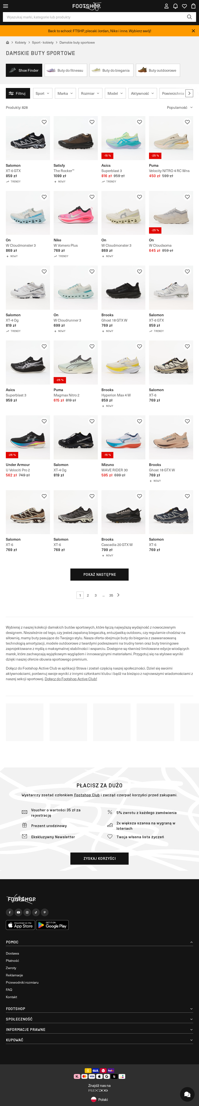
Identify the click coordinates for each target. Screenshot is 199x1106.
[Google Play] (52, 925)
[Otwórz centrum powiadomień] (175, 6)
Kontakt (11, 997)
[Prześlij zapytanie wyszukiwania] (189, 17)
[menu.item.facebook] (10, 912)
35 (111, 595)
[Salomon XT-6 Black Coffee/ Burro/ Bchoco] (28, 512)
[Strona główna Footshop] (86, 6)
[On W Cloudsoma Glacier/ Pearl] (171, 213)
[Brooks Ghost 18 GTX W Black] (123, 288)
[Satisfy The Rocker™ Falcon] (76, 138)
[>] (189, 93)
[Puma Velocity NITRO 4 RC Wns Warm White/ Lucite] (171, 138)
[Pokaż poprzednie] (119, 595)
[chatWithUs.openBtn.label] (187, 1094)
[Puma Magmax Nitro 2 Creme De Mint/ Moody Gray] (76, 362)
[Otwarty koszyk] (193, 6)
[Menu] (5, 6)
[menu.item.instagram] (27, 912)
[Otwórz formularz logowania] (166, 6)
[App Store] (20, 925)
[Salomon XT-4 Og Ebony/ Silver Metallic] (76, 437)
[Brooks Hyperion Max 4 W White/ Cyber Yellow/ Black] (123, 362)
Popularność (177, 107)
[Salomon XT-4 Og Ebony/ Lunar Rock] (28, 288)
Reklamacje (14, 975)
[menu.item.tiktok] (36, 912)
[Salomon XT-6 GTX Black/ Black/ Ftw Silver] (28, 138)
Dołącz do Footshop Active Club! (71, 678)
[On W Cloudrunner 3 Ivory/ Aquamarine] (76, 288)
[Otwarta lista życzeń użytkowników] (184, 6)
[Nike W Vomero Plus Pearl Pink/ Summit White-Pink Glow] (76, 213)
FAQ (9, 989)
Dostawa (12, 953)
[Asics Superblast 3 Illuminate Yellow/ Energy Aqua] (123, 138)
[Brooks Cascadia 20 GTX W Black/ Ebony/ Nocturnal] (123, 512)
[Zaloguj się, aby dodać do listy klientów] (44, 122)
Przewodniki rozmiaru (22, 982)
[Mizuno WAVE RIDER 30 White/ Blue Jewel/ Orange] (123, 437)
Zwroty (11, 967)
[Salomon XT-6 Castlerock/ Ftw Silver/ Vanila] (76, 512)
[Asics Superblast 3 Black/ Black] (28, 362)
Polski (103, 1099)
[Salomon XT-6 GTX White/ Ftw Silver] (171, 288)
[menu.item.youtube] (18, 912)
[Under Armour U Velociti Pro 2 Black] (28, 437)
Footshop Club (87, 795)
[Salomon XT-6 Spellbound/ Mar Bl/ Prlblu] (171, 512)
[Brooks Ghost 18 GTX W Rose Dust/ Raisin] (171, 437)
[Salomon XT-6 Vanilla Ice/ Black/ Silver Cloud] (171, 362)
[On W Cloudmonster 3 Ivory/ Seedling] (123, 213)
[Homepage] (99, 899)
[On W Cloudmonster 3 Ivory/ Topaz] (28, 213)
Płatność (12, 960)
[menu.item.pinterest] (45, 912)
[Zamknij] (193, 30)
